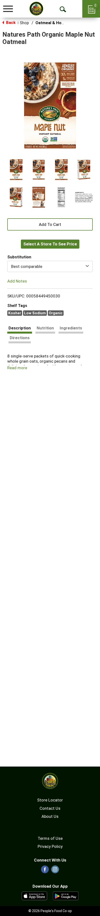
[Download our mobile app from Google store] (65, 895)
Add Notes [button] (17, 281)
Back (10, 22)
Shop (24, 22)
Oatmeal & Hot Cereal (56, 22)
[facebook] (45, 870)
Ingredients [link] (71, 328)
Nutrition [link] (45, 328)
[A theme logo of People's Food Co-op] (36, 8)
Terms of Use (50, 838)
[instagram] (55, 870)
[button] (16, 169)
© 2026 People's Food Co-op (50, 911)
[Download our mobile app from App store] (34, 895)
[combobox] (50, 266)
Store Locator (50, 800)
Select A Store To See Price (50, 244)
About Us (50, 816)
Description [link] (19, 328)
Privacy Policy (50, 846)
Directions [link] (20, 337)
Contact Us (50, 808)
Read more (17, 367)
